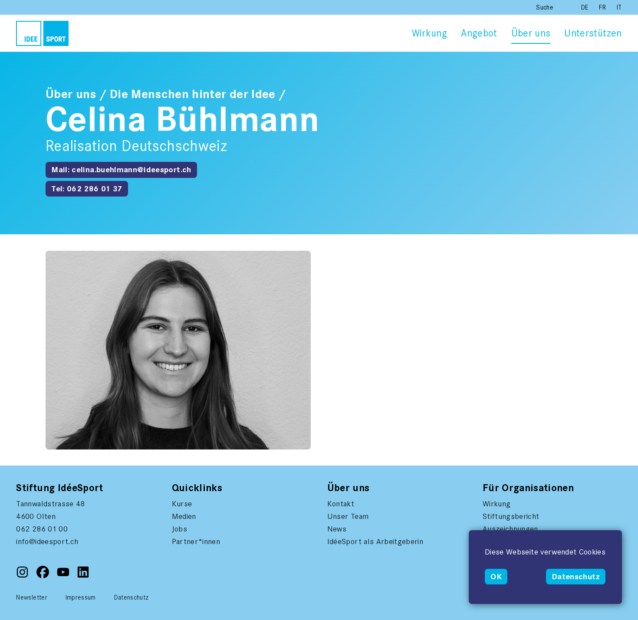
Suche (544, 7)
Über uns (531, 33)
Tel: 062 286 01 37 (86, 189)
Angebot (479, 33)
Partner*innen (196, 541)
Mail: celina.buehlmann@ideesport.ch (121, 169)
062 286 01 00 (42, 529)
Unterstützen (593, 33)
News (336, 529)
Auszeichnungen (510, 529)
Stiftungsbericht (511, 516)
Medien (184, 516)
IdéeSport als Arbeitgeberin (375, 541)
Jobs (179, 529)
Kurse (182, 503)
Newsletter (31, 597)
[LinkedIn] (83, 576)
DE (585, 7)
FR (603, 7)
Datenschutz (576, 576)
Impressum (81, 597)
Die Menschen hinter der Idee (193, 94)
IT (619, 7)
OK (496, 576)
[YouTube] (64, 576)
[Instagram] (23, 576)
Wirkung (429, 33)
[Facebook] (43, 576)
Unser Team (348, 516)
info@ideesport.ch (47, 541)
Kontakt (340, 503)
